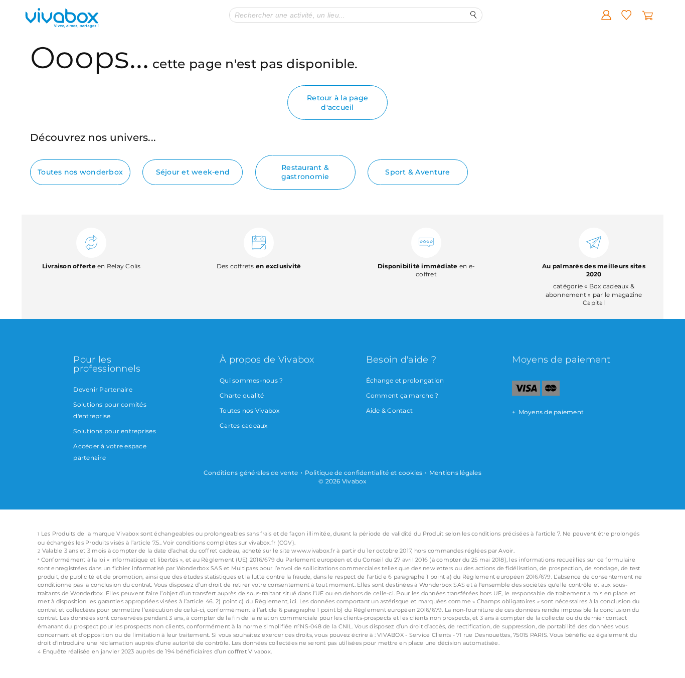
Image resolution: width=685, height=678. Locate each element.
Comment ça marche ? (402, 395)
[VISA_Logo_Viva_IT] (526, 393)
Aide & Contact (389, 410)
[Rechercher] (473, 15)
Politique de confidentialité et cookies (364, 472)
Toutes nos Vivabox (250, 410)
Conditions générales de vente (251, 472)
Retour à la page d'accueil (337, 102)
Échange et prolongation (405, 380)
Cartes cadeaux (244, 425)
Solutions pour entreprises (114, 431)
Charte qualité (242, 395)
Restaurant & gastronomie (305, 172)
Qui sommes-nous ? (251, 380)
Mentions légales (455, 472)
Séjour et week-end (193, 172)
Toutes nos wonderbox (80, 172)
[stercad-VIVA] (551, 393)
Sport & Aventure (417, 172)
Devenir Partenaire (102, 389)
